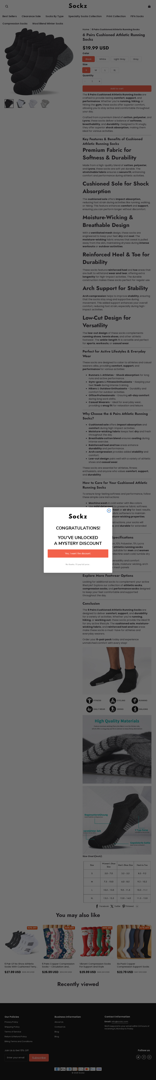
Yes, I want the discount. (78, 553)
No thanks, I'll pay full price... (78, 564)
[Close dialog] (109, 510)
